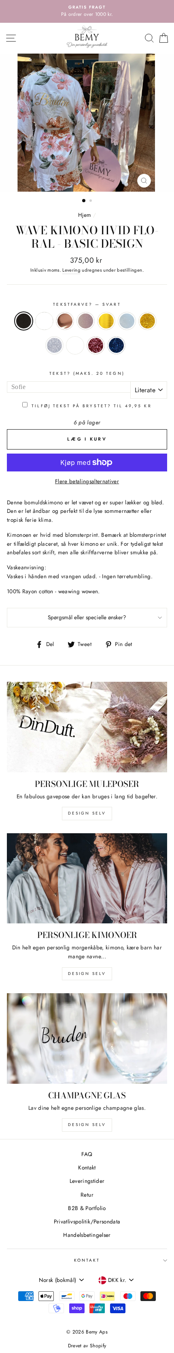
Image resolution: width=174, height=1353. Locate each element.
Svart (23, 321)
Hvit (44, 321)
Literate (145, 390)
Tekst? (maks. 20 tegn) (86, 373)
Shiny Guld (106, 321)
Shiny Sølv (127, 321)
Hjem (84, 215)
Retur (87, 1195)
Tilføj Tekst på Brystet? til (91, 406)
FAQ (86, 1154)
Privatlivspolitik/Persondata (87, 1221)
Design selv (87, 813)
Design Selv (87, 1125)
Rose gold (85, 321)
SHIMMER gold (147, 321)
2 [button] (91, 201)
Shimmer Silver (54, 345)
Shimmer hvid (75, 345)
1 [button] (84, 201)
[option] (87, 11)
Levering (71, 270)
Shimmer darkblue (116, 345)
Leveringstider (87, 1181)
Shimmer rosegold (95, 345)
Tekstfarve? (87, 304)
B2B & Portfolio (87, 1208)
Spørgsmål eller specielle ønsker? (87, 617)
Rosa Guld (65, 321)
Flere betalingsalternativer (87, 481)
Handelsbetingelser (86, 1235)
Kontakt (86, 1167)
